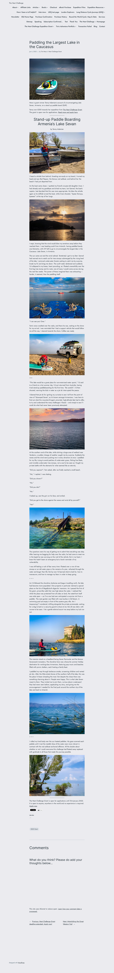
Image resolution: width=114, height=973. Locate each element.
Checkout (53, 7)
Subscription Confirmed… (53, 21)
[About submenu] (17, 7)
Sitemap (29, 21)
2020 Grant (34, 829)
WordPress (21, 963)
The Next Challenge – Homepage (92, 21)
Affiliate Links (25, 7)
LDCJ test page (53, 12)
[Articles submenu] (39, 7)
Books (44, 7)
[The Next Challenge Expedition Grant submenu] (53, 26)
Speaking (38, 21)
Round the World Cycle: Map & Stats (83, 17)
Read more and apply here (67, 112)
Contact (102, 26)
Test (66, 21)
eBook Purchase (65, 7)
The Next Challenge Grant (72, 109)
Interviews (42, 12)
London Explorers (67, 12)
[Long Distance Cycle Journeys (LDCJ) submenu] (104, 12)
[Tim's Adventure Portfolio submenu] (75, 26)
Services (102, 17)
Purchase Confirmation (43, 17)
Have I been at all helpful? (26, 12)
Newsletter (15, 17)
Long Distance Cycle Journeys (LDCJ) (89, 12)
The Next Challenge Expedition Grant (38, 26)
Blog (95, 26)
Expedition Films (79, 7)
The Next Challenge (16, 3)
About (14, 7)
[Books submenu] (47, 7)
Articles (35, 7)
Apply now (33, 806)
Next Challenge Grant (55, 52)
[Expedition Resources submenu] (104, 7)
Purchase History (60, 17)
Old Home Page (27, 17)
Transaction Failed (85, 26)
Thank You (73, 21)
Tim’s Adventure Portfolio (65, 26)
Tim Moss (44, 52)
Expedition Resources (95, 7)
